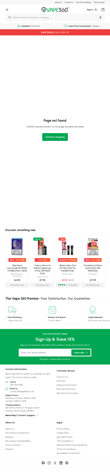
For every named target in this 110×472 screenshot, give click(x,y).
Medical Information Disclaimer (72, 445)
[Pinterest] (67, 463)
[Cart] (103, 10)
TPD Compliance (65, 441)
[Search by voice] (100, 17)
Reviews (9, 437)
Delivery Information (67, 385)
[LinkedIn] (61, 463)
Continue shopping (55, 137)
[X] (55, 463)
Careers (9, 449)
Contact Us (69, 2)
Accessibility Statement (68, 453)
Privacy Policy (63, 429)
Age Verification (65, 437)
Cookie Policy (63, 433)
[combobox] (52, 17)
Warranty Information (67, 393)
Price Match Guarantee (17, 433)
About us (58, 2)
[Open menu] (7, 10)
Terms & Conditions (83, 2)
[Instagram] (49, 463)
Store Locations (13, 445)
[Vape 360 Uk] (55, 9)
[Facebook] (43, 463)
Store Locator (99, 2)
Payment (61, 381)
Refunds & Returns (66, 389)
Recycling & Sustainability (18, 441)
